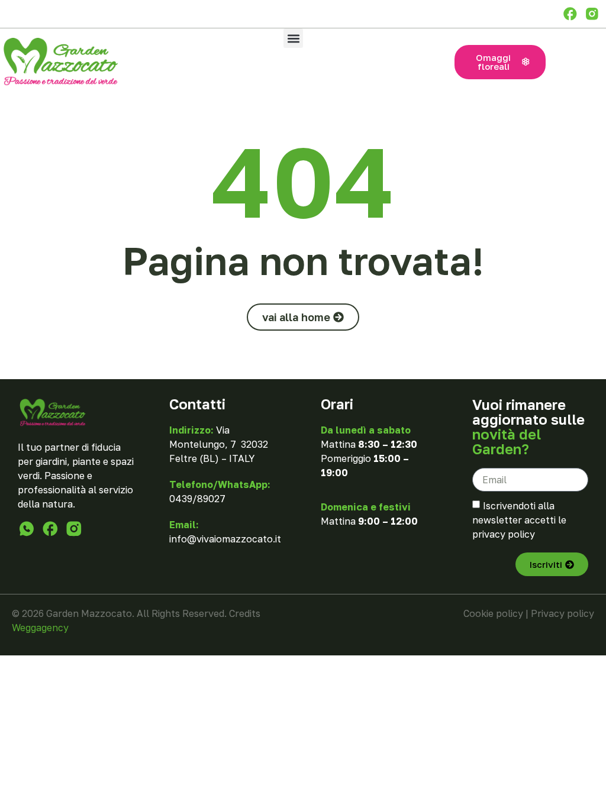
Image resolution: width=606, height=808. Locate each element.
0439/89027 (197, 499)
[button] (293, 38)
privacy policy (503, 534)
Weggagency (40, 628)
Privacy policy (562, 613)
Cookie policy (493, 613)
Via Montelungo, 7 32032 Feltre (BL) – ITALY (218, 444)
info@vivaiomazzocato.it (225, 539)
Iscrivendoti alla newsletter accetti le (519, 520)
